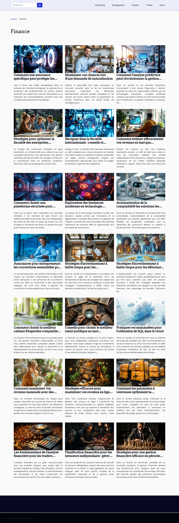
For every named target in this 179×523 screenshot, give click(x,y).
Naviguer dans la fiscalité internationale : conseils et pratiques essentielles (84, 142)
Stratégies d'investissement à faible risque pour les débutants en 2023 (139, 267)
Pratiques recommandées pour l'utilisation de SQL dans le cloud (140, 329)
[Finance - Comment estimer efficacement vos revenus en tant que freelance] (140, 122)
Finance (135, 5)
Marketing (100, 5)
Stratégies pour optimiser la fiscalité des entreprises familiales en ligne (34, 142)
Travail (149, 5)
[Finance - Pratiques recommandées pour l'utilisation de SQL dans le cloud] (140, 311)
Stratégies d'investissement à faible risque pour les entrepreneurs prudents (86, 267)
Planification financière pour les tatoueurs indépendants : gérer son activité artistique (88, 455)
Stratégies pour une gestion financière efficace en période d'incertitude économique (138, 455)
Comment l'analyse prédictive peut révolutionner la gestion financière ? (138, 78)
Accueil (14, 19)
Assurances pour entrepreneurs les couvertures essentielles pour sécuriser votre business (38, 267)
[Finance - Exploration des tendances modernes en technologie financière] (89, 186)
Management (118, 5)
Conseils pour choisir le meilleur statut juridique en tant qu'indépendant (89, 331)
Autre (162, 5)
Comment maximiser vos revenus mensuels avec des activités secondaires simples (35, 392)
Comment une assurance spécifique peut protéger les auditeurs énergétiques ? (34, 78)
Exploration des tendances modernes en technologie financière (84, 206)
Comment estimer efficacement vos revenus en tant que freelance (139, 142)
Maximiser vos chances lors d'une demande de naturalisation (89, 76)
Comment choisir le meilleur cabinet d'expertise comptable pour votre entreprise (36, 331)
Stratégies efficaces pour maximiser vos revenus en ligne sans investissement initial (88, 392)
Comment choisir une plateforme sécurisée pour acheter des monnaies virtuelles (37, 206)
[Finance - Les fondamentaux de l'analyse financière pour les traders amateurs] (38, 436)
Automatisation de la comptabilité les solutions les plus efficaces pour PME (137, 206)
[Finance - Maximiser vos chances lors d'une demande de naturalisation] (89, 59)
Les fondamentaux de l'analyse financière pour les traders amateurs (36, 455)
